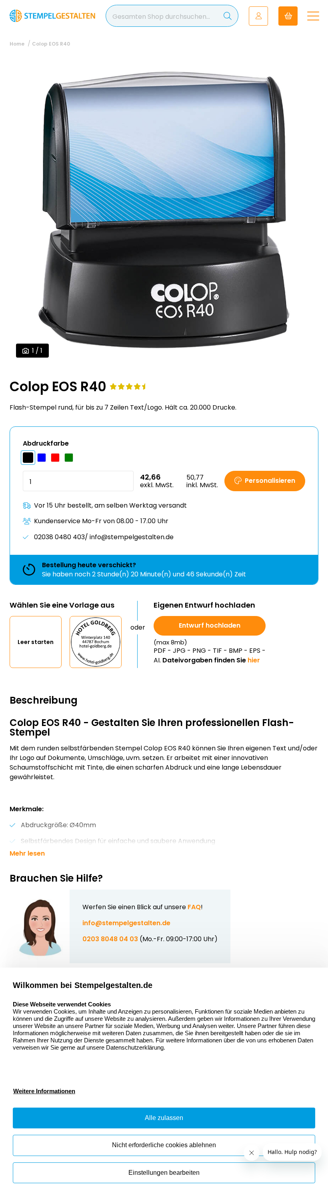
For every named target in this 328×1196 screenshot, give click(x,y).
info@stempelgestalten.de (126, 923)
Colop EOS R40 (51, 43)
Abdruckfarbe (46, 443)
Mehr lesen (27, 853)
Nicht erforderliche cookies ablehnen (164, 1145)
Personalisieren (270, 480)
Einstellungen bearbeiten (164, 1172)
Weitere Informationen (44, 1091)
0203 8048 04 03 (110, 939)
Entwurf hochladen (209, 625)
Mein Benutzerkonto (258, 16)
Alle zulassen (164, 1117)
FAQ (194, 907)
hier (254, 660)
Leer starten (36, 642)
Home (17, 43)
